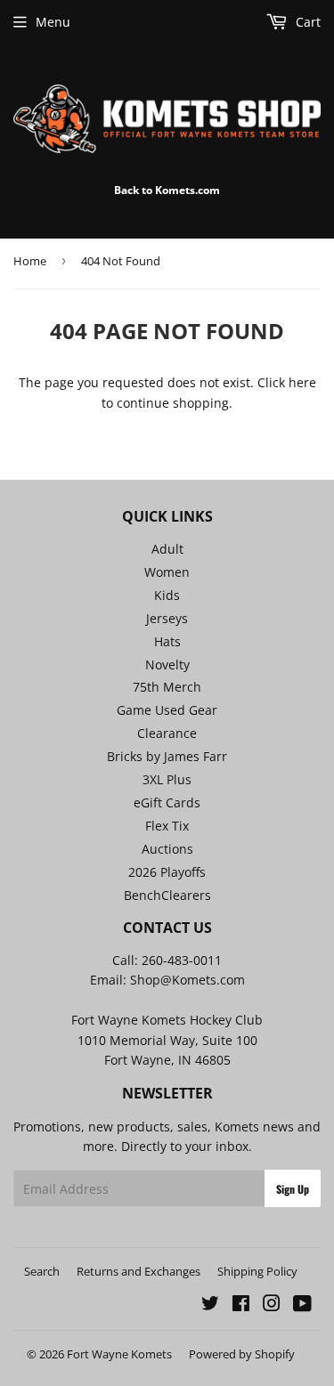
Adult (167, 548)
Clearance (167, 733)
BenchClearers (167, 895)
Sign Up (292, 1188)
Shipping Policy (257, 1271)
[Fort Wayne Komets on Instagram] (272, 1305)
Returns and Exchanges (138, 1271)
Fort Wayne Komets (119, 1354)
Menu (53, 21)
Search (42, 1271)
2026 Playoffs (167, 871)
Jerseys (167, 618)
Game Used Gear (167, 709)
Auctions (167, 848)
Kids (167, 595)
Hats (167, 641)
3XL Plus (167, 779)
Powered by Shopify (242, 1354)
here (302, 382)
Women (167, 571)
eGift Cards (167, 802)
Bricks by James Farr (167, 756)
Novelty (167, 664)
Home (29, 261)
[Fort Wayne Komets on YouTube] (302, 1305)
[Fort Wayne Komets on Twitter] (210, 1305)
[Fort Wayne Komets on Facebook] (241, 1305)
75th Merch (167, 686)
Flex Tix (167, 825)
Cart (306, 21)
